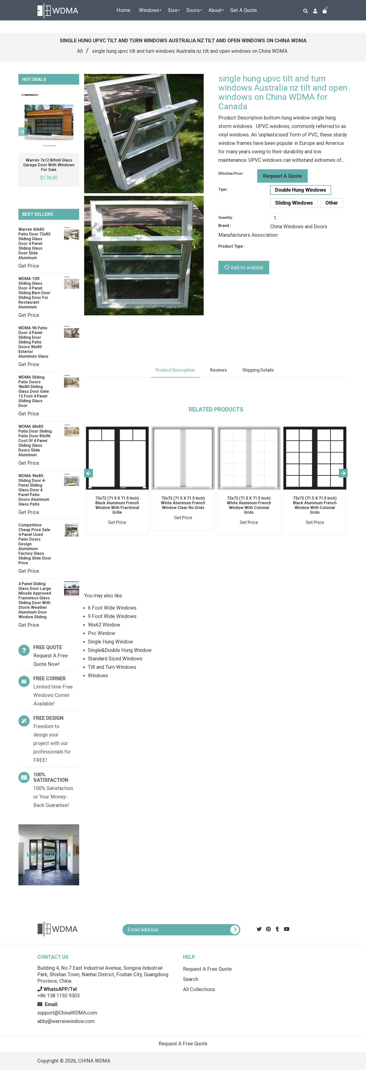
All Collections (199, 989)
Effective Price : (231, 173)
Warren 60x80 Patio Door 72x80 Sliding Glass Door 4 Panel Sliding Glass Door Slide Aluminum (34, 243)
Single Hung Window (110, 642)
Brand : (224, 225)
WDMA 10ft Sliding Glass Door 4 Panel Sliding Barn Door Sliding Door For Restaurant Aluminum (34, 292)
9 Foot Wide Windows (112, 616)
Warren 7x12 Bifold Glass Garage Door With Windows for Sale (48, 165)
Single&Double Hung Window (120, 650)
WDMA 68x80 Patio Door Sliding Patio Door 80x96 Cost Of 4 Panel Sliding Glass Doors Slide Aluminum (35, 440)
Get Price (28, 266)
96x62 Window (104, 625)
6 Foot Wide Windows (112, 608)
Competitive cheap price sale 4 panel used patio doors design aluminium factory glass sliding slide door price (34, 544)
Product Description (175, 370)
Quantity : (226, 218)
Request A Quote (282, 176)
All (80, 51)
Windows (98, 675)
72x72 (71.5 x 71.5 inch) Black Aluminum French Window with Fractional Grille (117, 505)
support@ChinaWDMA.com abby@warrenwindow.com (67, 1012)
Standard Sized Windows (115, 659)
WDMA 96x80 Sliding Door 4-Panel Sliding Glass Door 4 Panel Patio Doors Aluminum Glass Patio (33, 490)
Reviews (218, 370)
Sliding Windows (294, 203)
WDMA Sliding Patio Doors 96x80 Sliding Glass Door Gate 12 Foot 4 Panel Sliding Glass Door (33, 391)
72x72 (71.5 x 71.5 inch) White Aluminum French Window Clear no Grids (183, 503)
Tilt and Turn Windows (112, 667)
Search (190, 979)
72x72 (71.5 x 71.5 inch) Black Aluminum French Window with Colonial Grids (315, 505)
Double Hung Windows (300, 190)
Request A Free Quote (207, 969)
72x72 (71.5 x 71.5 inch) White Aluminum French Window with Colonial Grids (249, 505)
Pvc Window (101, 633)
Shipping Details (258, 370)
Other (331, 203)
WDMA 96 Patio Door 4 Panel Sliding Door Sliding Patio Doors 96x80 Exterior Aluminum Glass (33, 342)
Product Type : (231, 246)
